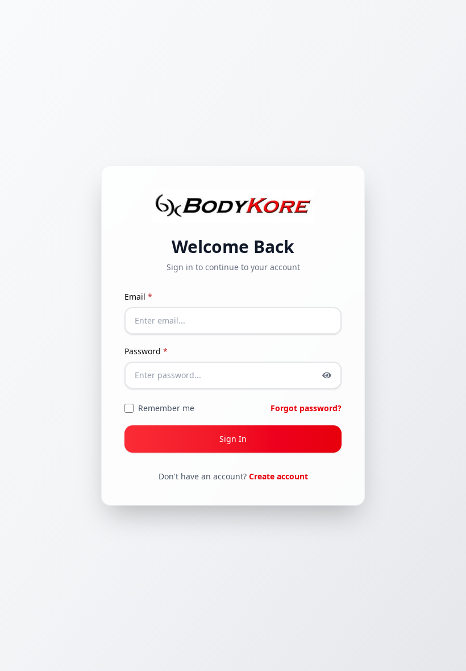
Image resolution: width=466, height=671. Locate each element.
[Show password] (327, 375)
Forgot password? (306, 408)
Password (146, 351)
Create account (278, 476)
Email (138, 296)
